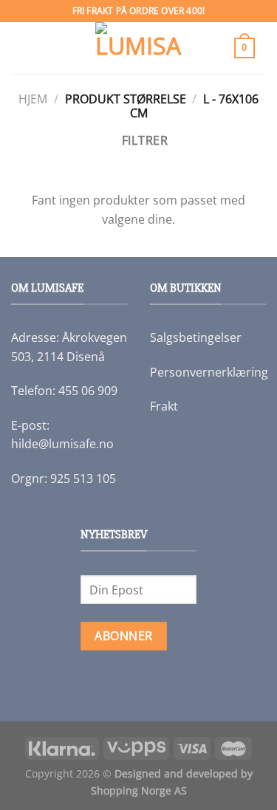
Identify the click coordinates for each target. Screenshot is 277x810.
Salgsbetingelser (196, 337)
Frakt (164, 406)
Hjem (32, 99)
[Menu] (25, 48)
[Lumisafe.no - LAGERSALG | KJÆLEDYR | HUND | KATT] (139, 48)
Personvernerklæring (209, 372)
